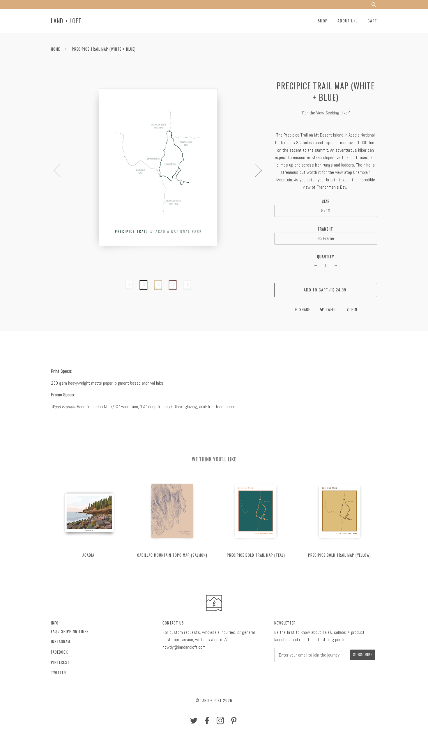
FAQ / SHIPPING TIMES (70, 631)
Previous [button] (61, 170)
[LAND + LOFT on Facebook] (207, 722)
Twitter (58, 672)
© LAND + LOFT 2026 (214, 700)
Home (55, 49)
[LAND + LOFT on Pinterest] (234, 722)
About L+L (347, 20)
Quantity (325, 256)
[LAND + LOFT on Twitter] (194, 722)
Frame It (325, 229)
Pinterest (60, 662)
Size (325, 201)
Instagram (60, 641)
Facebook (59, 652)
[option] (158, 170)
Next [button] (255, 170)
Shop (323, 20)
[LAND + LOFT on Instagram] (220, 722)
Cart (372, 20)
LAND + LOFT (66, 21)
